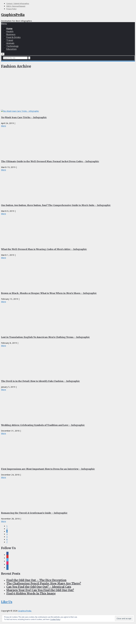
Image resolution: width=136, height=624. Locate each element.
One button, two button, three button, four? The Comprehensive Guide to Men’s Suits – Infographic (56, 205)
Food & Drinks (13, 37)
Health (9, 31)
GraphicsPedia (13, 15)
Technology (12, 46)
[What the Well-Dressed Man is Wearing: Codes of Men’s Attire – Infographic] (68, 229)
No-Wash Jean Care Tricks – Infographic (24, 117)
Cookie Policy (55, 619)
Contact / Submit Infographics (17, 3)
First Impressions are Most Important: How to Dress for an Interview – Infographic (48, 469)
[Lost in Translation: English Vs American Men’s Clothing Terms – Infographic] (68, 317)
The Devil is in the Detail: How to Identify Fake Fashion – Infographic (40, 381)
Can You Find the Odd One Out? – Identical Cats (38, 586)
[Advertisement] (68, 90)
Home (9, 28)
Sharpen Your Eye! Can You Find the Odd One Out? (40, 590)
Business (10, 34)
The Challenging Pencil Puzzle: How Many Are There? (43, 583)
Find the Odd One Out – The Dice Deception (36, 580)
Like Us (6, 602)
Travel (9, 40)
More (3, 125)
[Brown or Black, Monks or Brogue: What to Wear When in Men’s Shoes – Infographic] (68, 273)
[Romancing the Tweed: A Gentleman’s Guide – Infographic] (68, 493)
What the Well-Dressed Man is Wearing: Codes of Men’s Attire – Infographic (44, 249)
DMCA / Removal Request (15, 6)
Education (11, 49)
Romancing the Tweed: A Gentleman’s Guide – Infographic (34, 513)
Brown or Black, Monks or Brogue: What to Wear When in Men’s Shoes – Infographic (49, 293)
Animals (10, 43)
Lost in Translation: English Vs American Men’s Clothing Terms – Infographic (45, 337)
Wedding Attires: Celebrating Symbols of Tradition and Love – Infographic (43, 425)
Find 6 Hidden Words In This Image (31, 593)
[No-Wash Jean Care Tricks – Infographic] (68, 111)
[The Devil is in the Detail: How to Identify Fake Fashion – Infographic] (68, 361)
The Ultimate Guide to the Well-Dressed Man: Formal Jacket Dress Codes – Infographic (50, 161)
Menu (4, 23)
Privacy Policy (11, 9)
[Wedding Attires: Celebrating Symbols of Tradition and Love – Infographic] (68, 405)
